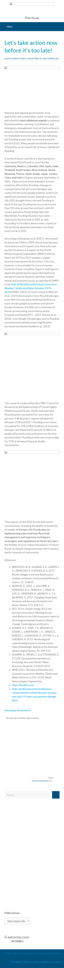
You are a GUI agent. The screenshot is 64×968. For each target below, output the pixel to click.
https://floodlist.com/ (23, 685)
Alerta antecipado (15, 58)
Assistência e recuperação (43, 58)
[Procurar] (56, 795)
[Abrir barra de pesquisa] (59, 26)
